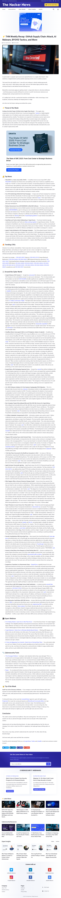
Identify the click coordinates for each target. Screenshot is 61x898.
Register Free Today (39, 789)
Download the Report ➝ (14, 170)
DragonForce (34, 564)
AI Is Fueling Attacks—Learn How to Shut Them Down (18, 621)
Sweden (24, 522)
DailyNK (9, 291)
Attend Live (10, 791)
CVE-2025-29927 (20, 257)
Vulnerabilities (12, 9)
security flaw (49, 584)
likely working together (30, 222)
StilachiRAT (8, 181)
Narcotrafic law (36, 507)
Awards (40, 9)
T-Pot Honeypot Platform (11, 656)
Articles (57, 841)
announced (31, 275)
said (13, 304)
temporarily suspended (41, 323)
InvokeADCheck (25, 699)
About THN (4, 887)
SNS (11, 602)
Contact (3, 891)
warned (39, 369)
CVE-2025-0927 (19, 267)
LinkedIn (39, 741)
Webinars (23, 887)
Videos (52, 841)
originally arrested (9, 446)
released (25, 389)
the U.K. (31, 522)
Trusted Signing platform (31, 215)
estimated (9, 327)
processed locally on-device (35, 554)
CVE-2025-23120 (34, 257)
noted (6, 341)
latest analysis (21, 606)
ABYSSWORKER (13, 210)
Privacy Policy (24, 891)
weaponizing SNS (37, 604)
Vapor (39, 197)
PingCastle (5, 701)
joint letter (22, 528)
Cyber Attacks (22, 9)
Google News (27, 741)
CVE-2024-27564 (16, 588)
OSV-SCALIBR (22, 279)
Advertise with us (5, 889)
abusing (17, 215)
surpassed (48, 448)
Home (3, 9)
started (37, 113)
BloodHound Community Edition (36, 701)
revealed (7, 430)
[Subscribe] (48, 763)
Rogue (7, 670)
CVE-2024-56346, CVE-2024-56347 (18, 259)
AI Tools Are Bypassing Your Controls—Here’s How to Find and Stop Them (23, 642)
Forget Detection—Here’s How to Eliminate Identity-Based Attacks (21, 630)
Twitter (33, 741)
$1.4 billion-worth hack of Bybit (16, 300)
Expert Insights (32, 9)
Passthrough (40, 544)
